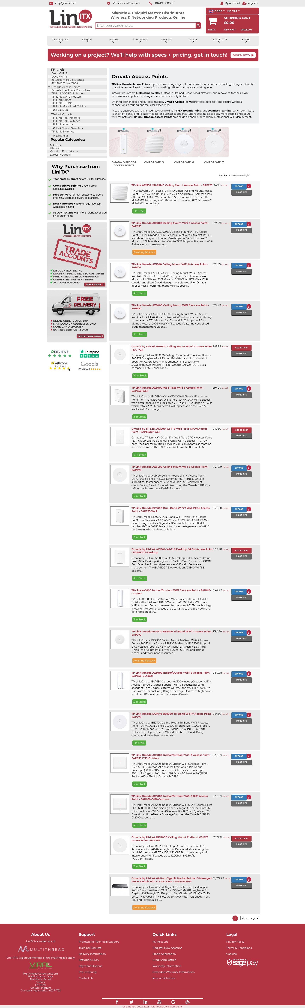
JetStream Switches (64, 83)
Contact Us (86, 978)
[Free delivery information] (77, 341)
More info (241, 192)
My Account (160, 941)
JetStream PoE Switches (67, 79)
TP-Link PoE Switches (65, 121)
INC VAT (232, 11)
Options (239, 186)
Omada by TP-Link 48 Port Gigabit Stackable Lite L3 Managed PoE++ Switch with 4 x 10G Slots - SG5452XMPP (171, 880)
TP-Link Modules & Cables (68, 106)
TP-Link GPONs (61, 103)
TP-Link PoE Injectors (65, 117)
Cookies (231, 954)
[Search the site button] (198, 25)
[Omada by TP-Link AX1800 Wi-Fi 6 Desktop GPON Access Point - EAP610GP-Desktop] (119, 557)
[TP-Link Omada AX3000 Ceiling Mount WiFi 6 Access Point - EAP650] (119, 313)
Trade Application (164, 954)
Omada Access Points (65, 87)
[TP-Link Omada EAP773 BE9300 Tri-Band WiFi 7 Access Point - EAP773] (119, 721)
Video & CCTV (219, 39)
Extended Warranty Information (173, 972)
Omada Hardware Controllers (70, 90)
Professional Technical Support (99, 941)
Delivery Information (92, 954)
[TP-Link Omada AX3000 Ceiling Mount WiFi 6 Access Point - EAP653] (119, 230)
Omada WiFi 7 (214, 162)
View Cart (230, 30)
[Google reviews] (89, 370)
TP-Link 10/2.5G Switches (67, 93)
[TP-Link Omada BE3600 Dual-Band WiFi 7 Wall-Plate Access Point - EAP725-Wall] (119, 515)
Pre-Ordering (87, 972)
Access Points (140, 39)
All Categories (60, 39)
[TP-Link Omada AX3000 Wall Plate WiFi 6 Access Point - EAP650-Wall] (119, 395)
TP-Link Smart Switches (67, 128)
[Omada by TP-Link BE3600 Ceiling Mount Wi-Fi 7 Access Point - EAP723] (119, 354)
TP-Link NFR (59, 110)
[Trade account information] (77, 287)
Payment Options (90, 966)
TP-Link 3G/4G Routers (66, 96)
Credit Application (164, 959)
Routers (193, 39)
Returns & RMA (89, 959)
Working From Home (63, 151)
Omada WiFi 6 (184, 162)
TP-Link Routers (62, 124)
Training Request (90, 948)
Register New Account (167, 948)
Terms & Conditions (239, 948)
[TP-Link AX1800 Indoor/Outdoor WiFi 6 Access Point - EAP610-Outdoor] (119, 598)
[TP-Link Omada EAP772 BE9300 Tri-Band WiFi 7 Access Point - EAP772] (119, 639)
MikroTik (113, 39)
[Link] (117, 1002)
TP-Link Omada (61, 114)
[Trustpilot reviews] (89, 358)
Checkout (246, 30)
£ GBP (218, 11)
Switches (166, 39)
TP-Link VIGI (59, 135)
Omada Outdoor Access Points (124, 164)
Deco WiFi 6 (59, 76)
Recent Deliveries (163, 978)
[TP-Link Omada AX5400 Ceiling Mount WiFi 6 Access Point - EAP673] (119, 474)
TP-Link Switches (62, 131)
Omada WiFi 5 (154, 162)
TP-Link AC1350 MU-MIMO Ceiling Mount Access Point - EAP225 (171, 185)
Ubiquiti (87, 39)
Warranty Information (166, 966)
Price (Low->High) (239, 175)
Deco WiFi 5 (59, 73)
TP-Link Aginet (61, 99)
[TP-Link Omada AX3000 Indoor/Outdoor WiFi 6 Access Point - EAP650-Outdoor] (119, 680)
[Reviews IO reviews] (59, 358)
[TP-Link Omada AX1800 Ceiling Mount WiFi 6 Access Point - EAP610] (119, 272)
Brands (246, 39)
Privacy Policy (235, 941)
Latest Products (60, 154)
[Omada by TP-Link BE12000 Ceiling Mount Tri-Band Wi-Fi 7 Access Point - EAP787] (119, 845)
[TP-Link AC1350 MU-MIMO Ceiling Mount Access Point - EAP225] (119, 193)
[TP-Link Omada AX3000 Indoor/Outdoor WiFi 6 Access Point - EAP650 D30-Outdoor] (119, 762)
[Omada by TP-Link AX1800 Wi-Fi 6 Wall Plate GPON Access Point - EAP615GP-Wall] (119, 436)
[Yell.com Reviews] (59, 370)
